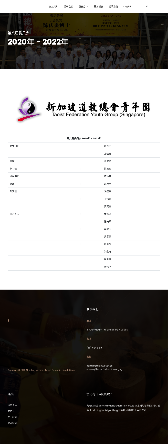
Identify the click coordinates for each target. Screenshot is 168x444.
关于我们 (68, 6)
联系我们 (113, 6)
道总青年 (53, 6)
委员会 (82, 6)
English (127, 6)
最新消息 (98, 6)
